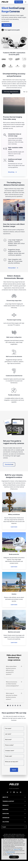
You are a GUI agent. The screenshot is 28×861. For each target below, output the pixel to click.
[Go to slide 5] (18, 705)
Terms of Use (17, 849)
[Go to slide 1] (8, 705)
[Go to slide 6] (20, 705)
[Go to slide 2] (10, 705)
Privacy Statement (10, 852)
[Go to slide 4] (15, 705)
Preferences (10, 854)
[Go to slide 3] (13, 705)
